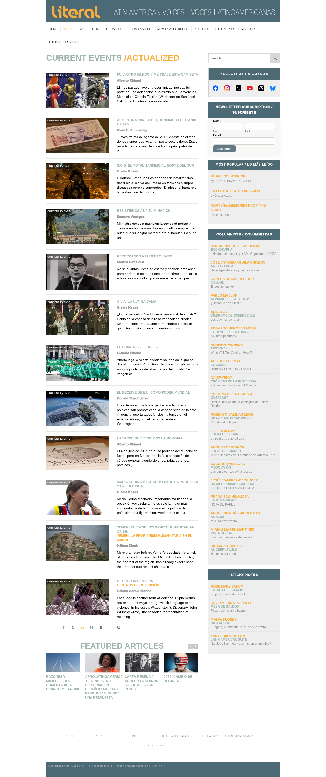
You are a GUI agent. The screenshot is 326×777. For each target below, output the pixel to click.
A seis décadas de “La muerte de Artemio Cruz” (243, 455)
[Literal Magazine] (76, 16)
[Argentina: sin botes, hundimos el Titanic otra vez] (79, 135)
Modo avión (221, 467)
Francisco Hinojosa (230, 497)
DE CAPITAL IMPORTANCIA (231, 418)
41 (64, 628)
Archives (202, 29)
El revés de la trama (230, 332)
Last (247, 131)
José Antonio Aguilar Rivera (238, 262)
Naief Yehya (222, 378)
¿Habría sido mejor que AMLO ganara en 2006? (243, 254)
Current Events (58, 75)
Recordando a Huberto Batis (144, 256)
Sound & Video (140, 29)
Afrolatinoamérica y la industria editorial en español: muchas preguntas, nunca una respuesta (103, 687)
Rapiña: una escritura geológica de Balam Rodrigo (239, 403)
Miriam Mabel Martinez (232, 530)
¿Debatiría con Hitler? (226, 303)
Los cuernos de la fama (227, 319)
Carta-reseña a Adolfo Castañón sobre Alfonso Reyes (141, 683)
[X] (238, 88)
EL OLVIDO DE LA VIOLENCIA (232, 488)
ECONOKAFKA (221, 249)
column (217, 282)
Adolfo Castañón (228, 447)
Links (134, 736)
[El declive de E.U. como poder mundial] (79, 408)
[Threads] (261, 88)
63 (118, 628)
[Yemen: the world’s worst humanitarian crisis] (79, 543)
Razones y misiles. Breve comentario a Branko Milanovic (63, 683)
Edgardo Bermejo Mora (233, 328)
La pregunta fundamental (228, 594)
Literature (114, 29)
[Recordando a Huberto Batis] (79, 272)
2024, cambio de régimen (178, 679)
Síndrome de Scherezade (233, 315)
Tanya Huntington (228, 636)
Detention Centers (138, 583)
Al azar (217, 517)
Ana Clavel (221, 312)
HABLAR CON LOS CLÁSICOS (233, 369)
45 (100, 628)
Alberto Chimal (226, 361)
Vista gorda (221, 533)
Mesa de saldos (225, 606)
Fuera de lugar (224, 434)
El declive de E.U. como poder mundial (153, 392)
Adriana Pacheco (227, 345)
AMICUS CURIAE (223, 266)
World (68, 29)
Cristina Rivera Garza (231, 394)
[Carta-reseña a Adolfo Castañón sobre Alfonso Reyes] (142, 662)
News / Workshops (173, 29)
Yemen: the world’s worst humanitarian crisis (155, 533)
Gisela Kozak (223, 195)
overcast (219, 398)
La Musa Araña (224, 500)
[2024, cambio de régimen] (181, 662)
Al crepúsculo (224, 550)
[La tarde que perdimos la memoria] (79, 453)
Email (217, 135)
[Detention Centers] (79, 596)
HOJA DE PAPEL (223, 504)
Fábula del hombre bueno (228, 610)
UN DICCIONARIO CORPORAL (233, 484)
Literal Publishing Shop (235, 29)
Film (95, 29)
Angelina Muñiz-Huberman (235, 513)
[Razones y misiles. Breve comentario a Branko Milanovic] (63, 662)
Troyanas (219, 348)
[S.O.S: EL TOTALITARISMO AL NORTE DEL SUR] (79, 181)
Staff (70, 736)
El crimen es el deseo (137, 347)
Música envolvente (224, 521)
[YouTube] (249, 88)
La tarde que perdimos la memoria (150, 438)
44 (91, 628)
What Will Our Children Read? (231, 352)
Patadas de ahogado (225, 422)
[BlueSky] (272, 88)
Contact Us (157, 745)
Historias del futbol (224, 554)
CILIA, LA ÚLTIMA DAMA (136, 301)
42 (73, 628)
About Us (102, 736)
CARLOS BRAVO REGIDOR (233, 181)
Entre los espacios (228, 590)
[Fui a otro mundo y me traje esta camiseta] (79, 90)
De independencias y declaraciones (235, 270)
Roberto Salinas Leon (232, 414)
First (215, 131)
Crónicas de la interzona (233, 381)
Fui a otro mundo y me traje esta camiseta (157, 74)
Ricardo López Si (226, 546)
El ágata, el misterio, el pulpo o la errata (238, 627)
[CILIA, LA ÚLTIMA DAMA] (79, 317)
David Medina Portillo (232, 603)
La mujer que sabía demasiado (232, 537)
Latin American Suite (229, 639)
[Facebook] (215, 88)
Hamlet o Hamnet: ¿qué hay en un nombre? (241, 643)
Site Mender (157, 765)
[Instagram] (227, 88)
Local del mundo (226, 451)
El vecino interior (228, 176)
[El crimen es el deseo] (79, 362)
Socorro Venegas (228, 464)
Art (83, 29)
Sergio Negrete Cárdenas (235, 246)
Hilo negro (220, 623)
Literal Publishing (64, 42)
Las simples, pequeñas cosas (231, 471)
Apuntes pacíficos (223, 336)
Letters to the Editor (173, 736)
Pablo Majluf (224, 295)
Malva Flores (224, 619)
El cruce (218, 365)
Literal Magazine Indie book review (227, 736)
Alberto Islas (222, 215)
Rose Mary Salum (227, 586)
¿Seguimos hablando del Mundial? (234, 385)
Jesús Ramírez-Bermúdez (234, 480)
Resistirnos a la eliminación (144, 211)
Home (53, 29)
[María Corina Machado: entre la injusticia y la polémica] (79, 497)
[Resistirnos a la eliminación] (79, 226)
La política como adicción (235, 191)
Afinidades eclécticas (230, 299)
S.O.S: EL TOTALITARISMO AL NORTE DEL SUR (155, 165)
